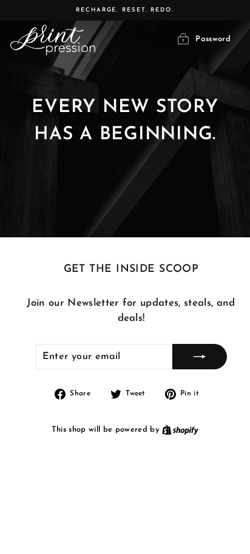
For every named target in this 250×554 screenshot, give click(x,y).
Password (213, 40)
